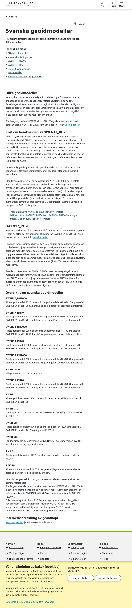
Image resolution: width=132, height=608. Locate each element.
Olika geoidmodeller (18, 53)
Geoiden (13, 17)
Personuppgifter (80, 553)
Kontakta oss (16, 547)
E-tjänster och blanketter (77, 560)
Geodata (44, 558)
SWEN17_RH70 (15, 65)
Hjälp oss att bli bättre (21, 558)
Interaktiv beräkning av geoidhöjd (25, 76)
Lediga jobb (77, 547)
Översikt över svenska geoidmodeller (19, 71)
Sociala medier (110, 547)
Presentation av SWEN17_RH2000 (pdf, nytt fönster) (36, 211)
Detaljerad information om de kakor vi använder (30, 602)
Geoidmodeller (72, 124)
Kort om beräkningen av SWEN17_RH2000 (20, 59)
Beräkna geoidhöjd (15, 522)
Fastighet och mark (50, 547)
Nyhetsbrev (108, 553)
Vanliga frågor (16, 553)
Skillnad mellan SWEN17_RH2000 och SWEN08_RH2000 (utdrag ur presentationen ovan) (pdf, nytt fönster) (43, 217)
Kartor (43, 553)
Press (105, 558)
